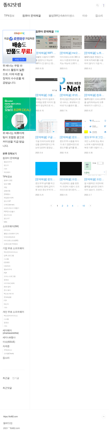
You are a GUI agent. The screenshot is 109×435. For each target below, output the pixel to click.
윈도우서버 (8, 215)
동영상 (6, 279)
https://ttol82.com (10, 416)
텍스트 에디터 (9, 293)
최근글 (6, 378)
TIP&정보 (9, 15)
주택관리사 (8, 350)
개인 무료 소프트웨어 (13, 311)
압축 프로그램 (9, 255)
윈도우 (6, 165)
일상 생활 (7, 183)
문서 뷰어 (7, 290)
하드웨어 (7, 172)
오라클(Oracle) (9, 353)
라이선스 (7, 230)
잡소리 (99, 15)
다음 (90, 205)
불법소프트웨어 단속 (11, 233)
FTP (5, 300)
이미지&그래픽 (9, 283)
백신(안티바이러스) (10, 252)
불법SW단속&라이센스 (61, 15)
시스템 (6, 259)
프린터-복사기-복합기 (11, 208)
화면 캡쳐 (7, 286)
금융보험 (7, 190)
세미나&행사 (9, 337)
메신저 (6, 304)
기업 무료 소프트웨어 (13, 248)
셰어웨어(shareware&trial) (11, 332)
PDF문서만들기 (9, 211)
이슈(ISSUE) (9, 341)
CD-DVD (6, 262)
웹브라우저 (8, 161)
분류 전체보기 (10, 153)
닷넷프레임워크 (9, 237)
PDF (5, 272)
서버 (5, 168)
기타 (5, 307)
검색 (98, 5)
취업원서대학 (8, 197)
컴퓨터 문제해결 (31, 15)
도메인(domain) (9, 204)
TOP (104, 417)
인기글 (15, 378)
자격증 (6, 346)
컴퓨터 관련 (8, 180)
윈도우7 (6, 218)
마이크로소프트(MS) (11, 240)
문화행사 (7, 194)
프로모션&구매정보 (11, 244)
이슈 (84, 15)
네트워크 (7, 266)
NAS (5, 222)
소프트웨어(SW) (11, 226)
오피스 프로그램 (9, 276)
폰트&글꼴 (7, 297)
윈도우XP (7, 201)
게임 (5, 187)
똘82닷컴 (12, 5)
